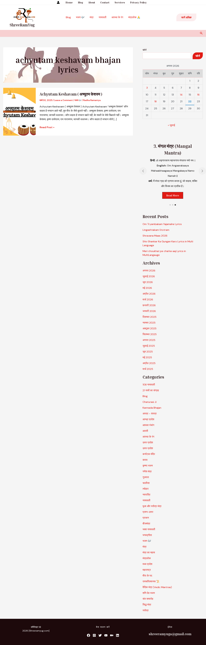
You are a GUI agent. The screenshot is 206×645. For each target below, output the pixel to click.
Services (120, 2)
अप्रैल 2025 (149, 363)
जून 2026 (148, 282)
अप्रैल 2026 (149, 293)
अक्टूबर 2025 (149, 328)
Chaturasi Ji (149, 402)
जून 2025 (148, 351)
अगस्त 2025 (149, 340)
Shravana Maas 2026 (155, 235)
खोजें (144, 49)
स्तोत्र (146, 610)
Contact (104, 2)
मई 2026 (147, 288)
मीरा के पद (147, 575)
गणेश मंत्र (147, 471)
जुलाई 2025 (149, 346)
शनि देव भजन (149, 593)
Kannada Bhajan (152, 407)
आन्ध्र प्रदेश (148, 419)
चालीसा (146, 483)
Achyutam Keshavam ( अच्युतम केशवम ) (71, 94)
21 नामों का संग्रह (151, 390)
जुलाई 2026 (149, 276)
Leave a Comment (63, 100)
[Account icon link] (58, 2)
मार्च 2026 (148, 299)
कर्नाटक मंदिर (149, 454)
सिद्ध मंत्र (147, 604)
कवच (145, 460)
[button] (186, 17)
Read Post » (47, 127)
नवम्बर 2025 (149, 322)
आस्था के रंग (117, 17)
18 (155, 101)
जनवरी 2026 (149, 311)
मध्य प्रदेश (147, 564)
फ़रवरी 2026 (149, 305)
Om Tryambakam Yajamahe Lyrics (162, 224)
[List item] (88, 635)
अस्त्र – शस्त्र (150, 413)
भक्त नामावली (149, 529)
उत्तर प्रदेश (148, 442)
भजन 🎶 (80, 17)
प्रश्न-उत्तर (148, 512)
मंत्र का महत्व (149, 552)
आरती (145, 431)
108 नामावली (149, 384)
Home (69, 2)
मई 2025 (147, 357)
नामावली (102, 17)
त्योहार (146, 488)
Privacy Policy (138, 2)
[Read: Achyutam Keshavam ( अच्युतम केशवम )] (19, 111)
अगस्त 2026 (149, 270)
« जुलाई (171, 125)
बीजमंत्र (146, 523)
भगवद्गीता (147, 535)
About (91, 2)
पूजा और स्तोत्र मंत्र (152, 506)
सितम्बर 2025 (150, 334)
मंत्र (92, 17)
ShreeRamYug (22, 25)
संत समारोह (148, 598)
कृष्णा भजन (148, 465)
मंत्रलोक (147, 558)
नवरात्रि (146, 494)
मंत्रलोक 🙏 (134, 17)
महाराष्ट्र (147, 570)
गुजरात (146, 477)
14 (181, 94)
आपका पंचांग (148, 425)
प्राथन (146, 517)
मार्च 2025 (148, 369)
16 (198, 94)
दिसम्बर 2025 (149, 317)
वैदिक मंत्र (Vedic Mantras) (157, 587)
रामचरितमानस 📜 (151, 581)
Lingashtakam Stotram (156, 230)
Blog (80, 2)
